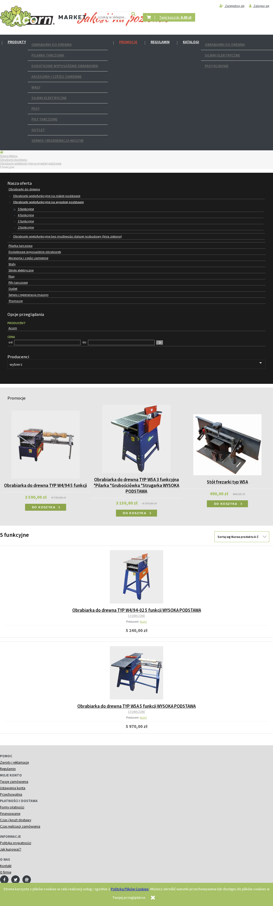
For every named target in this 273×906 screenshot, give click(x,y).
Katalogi (191, 41)
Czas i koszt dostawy (15, 820)
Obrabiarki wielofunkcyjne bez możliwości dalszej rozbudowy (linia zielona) (67, 236)
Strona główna (9, 156)
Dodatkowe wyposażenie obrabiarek (64, 65)
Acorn (143, 621)
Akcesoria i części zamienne (56, 76)
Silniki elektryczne (49, 97)
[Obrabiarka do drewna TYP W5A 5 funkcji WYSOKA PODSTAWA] (136, 672)
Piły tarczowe (44, 119)
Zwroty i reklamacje (14, 762)
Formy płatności (12, 807)
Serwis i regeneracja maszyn (57, 140)
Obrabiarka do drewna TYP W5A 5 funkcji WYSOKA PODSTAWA (136, 706)
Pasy (35, 108)
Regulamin (160, 41)
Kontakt (5, 866)
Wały (35, 87)
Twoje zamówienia (14, 781)
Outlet (38, 129)
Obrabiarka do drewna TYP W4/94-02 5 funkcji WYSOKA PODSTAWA (136, 610)
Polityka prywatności (15, 843)
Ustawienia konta (12, 788)
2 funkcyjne (26, 227)
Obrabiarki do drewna (51, 44)
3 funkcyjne (26, 221)
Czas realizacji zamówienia (20, 826)
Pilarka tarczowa (47, 55)
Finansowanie (10, 813)
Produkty (17, 41)
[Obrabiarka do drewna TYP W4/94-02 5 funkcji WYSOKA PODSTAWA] (136, 576)
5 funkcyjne (26, 209)
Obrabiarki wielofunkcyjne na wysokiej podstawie (30, 163)
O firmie (5, 872)
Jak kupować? (10, 849)
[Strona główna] (27, 16)
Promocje (128, 41)
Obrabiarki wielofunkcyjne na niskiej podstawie (46, 196)
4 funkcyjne (26, 215)
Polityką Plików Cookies (130, 889)
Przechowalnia (11, 794)
